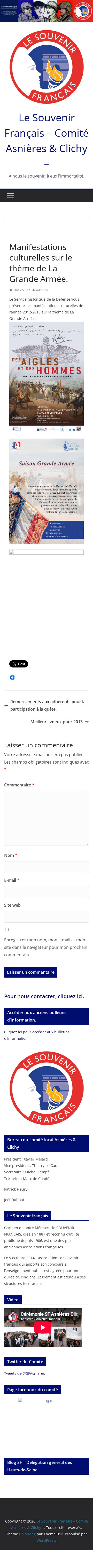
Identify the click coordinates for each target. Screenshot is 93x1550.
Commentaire (19, 785)
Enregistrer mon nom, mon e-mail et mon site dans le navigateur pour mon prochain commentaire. (45, 947)
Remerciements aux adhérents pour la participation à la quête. (48, 705)
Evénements (19, 226)
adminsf (42, 290)
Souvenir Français (23, 235)
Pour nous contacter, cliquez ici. (44, 996)
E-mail (11, 880)
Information (44, 226)
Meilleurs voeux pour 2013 (56, 722)
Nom (10, 855)
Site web (12, 905)
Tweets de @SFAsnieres (24, 1373)
